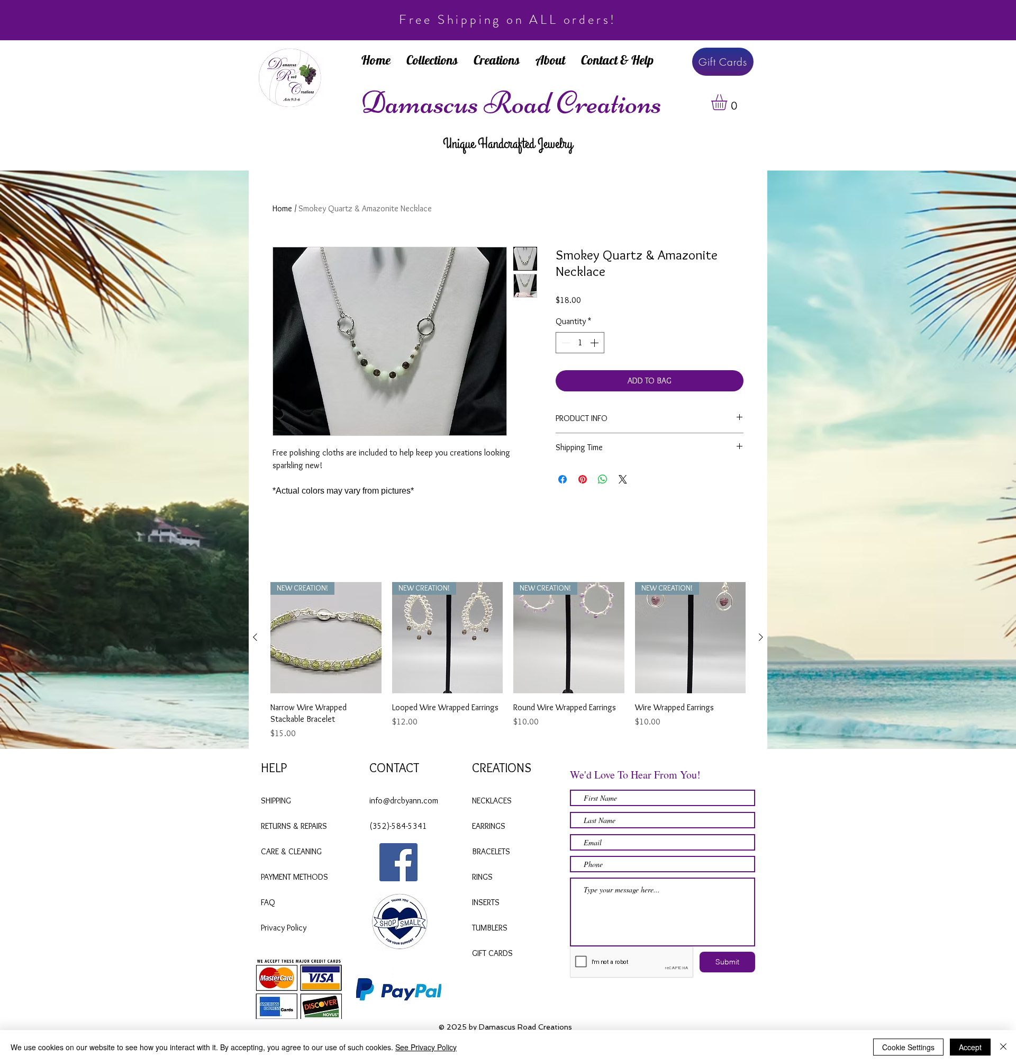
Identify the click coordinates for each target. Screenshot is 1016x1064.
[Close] (1003, 1047)
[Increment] (595, 343)
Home (282, 208)
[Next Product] (761, 637)
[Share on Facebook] (562, 479)
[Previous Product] (255, 637)
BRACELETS (492, 851)
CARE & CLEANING (292, 851)
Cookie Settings (908, 1047)
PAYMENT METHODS (294, 877)
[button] (728, 102)
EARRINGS (488, 826)
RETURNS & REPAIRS (294, 826)
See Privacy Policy (426, 1047)
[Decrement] (564, 343)
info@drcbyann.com (403, 800)
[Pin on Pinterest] (582, 479)
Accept (970, 1047)
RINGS (482, 877)
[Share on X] (622, 479)
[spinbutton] (580, 343)
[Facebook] (398, 862)
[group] (508, 661)
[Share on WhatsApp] (602, 479)
